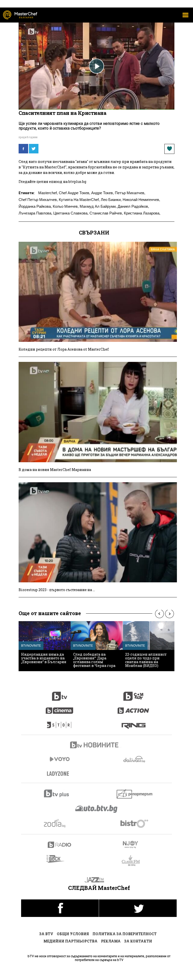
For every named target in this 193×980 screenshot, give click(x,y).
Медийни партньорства (70, 941)
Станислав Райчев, (106, 213)
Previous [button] (159, 614)
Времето (134, 759)
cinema (59, 708)
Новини (96, 745)
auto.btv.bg (96, 809)
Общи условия (73, 933)
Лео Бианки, (111, 199)
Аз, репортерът (135, 794)
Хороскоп (59, 823)
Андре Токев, (102, 193)
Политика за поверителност (124, 933)
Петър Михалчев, (130, 193)
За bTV (46, 933)
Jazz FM (97, 879)
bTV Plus (59, 793)
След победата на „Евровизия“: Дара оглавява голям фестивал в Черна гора (94, 660)
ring (134, 722)
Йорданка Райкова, (35, 206)
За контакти (138, 941)
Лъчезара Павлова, (35, 213)
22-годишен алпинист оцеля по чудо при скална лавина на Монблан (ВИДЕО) (146, 660)
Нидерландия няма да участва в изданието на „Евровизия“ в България (43, 658)
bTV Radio (60, 845)
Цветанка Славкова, (70, 213)
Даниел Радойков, (133, 206)
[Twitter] (33, 148)
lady (59, 722)
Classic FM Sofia (134, 860)
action (133, 708)
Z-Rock (58, 859)
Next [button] (169, 614)
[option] (45, 646)
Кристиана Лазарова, (142, 213)
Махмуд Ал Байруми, (98, 206)
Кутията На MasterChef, (79, 199)
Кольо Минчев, (66, 206)
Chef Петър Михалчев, (38, 199)
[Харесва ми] (169, 149)
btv (59, 693)
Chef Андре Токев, (74, 193)
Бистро (134, 823)
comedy (133, 693)
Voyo (60, 759)
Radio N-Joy (135, 844)
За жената (59, 774)
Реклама (111, 941)
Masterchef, (48, 193)
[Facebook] (23, 148)
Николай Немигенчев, (141, 199)
